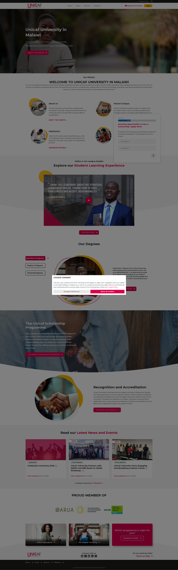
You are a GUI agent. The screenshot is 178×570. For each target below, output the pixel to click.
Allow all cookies (107, 291)
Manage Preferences (71, 291)
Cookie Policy (113, 287)
